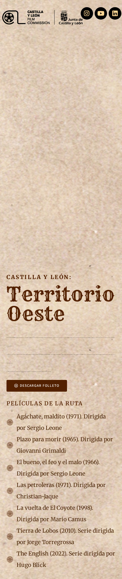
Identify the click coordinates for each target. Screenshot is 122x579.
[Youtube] (101, 13)
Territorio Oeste (61, 304)
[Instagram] (87, 13)
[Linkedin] (115, 13)
